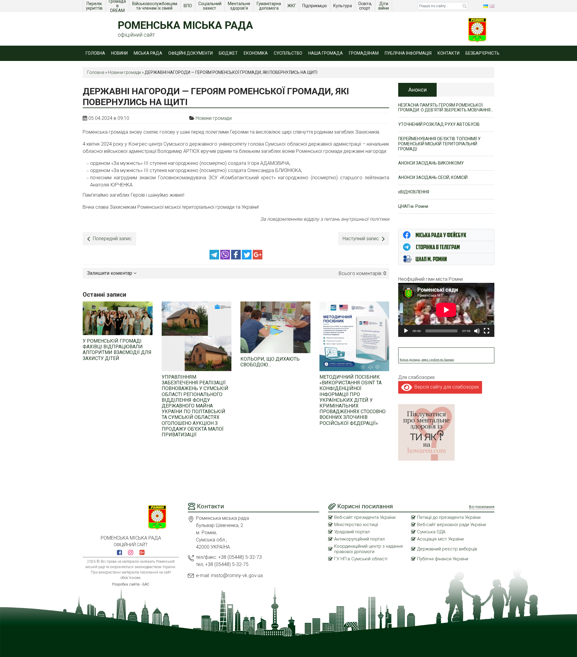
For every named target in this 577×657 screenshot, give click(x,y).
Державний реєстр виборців (447, 549)
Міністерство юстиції (356, 524)
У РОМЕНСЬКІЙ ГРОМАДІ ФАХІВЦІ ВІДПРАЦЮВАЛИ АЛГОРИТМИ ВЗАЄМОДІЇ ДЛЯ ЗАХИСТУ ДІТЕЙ (117, 349)
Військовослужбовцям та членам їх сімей (155, 6)
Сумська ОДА (431, 531)
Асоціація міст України (440, 539)
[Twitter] (247, 258)
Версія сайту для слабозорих (445, 387)
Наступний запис (361, 238)
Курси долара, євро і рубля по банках (427, 359)
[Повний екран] (487, 331)
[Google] (257, 258)
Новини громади (124, 72)
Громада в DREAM (118, 6)
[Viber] (225, 258)
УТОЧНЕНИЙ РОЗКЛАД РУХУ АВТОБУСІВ (439, 124)
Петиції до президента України (449, 517)
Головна (95, 53)
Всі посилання (481, 507)
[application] (446, 310)
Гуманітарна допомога (269, 6)
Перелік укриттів (94, 6)
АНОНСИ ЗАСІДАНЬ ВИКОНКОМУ (431, 163)
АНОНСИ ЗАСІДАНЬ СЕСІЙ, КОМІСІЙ (433, 177)
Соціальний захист (210, 6)
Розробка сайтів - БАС (130, 584)
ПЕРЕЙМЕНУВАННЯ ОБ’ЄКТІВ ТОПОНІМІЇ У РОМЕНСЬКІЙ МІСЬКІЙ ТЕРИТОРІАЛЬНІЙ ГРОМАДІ (439, 143)
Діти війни (384, 6)
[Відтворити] (406, 331)
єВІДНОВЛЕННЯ (413, 191)
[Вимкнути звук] (477, 331)
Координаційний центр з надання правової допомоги (368, 548)
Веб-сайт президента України (364, 517)
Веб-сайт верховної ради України (451, 524)
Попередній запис (112, 238)
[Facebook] (236, 258)
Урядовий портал (352, 531)
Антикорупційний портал (359, 539)
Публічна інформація (408, 53)
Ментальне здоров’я (239, 6)
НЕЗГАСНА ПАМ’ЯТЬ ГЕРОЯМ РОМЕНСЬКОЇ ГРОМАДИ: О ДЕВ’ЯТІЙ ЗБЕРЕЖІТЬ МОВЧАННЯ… (445, 108)
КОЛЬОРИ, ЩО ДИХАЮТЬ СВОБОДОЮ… (270, 362)
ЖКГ (292, 5)
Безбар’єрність (482, 53)
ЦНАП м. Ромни (413, 206)
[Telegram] (214, 258)
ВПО (188, 5)
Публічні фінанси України (442, 559)
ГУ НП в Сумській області (360, 559)
